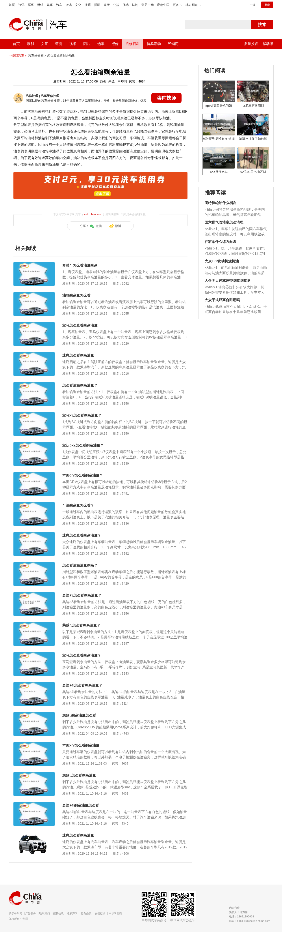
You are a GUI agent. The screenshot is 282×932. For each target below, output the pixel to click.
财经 (40, 5)
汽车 (59, 5)
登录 (267, 4)
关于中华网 (15, 913)
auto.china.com (93, 214)
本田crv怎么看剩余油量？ (82, 475)
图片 (86, 44)
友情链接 (100, 913)
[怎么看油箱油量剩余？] (34, 564)
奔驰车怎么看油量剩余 (80, 265)
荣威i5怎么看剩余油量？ (81, 625)
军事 (31, 5)
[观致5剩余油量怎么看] (34, 714)
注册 (253, 4)
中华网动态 (115, 913)
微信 (99, 226)
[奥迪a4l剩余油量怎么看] (34, 804)
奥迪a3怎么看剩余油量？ (82, 595)
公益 (116, 5)
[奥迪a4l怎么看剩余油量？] (34, 684)
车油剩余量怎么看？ (78, 505)
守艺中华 (147, 5)
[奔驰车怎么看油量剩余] (34, 264)
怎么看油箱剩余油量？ (80, 385)
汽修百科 (133, 44)
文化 (78, 5)
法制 (135, 5)
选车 (100, 44)
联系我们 (44, 913)
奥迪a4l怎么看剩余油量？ (82, 685)
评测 (58, 44)
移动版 (268, 44)
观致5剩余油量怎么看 (79, 715)
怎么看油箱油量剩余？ (80, 565)
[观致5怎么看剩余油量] (34, 774)
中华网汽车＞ (18, 55)
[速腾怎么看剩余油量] (34, 354)
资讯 (21, 5)
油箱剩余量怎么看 (76, 295)
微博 (118, 226)
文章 (44, 44)
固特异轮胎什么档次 (220, 203)
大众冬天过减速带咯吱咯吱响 (227, 280)
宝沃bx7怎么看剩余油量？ (83, 445)
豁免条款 (86, 913)
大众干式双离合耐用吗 (222, 300)
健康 (107, 5)
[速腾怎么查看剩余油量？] (34, 534)
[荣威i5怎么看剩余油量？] (34, 624)
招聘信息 (58, 913)
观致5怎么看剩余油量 (79, 775)
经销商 (173, 44)
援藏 (88, 5)
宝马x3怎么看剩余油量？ (82, 415)
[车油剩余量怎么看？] (34, 504)
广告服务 (30, 913)
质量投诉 (251, 44)
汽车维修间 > (37, 55)
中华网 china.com (27, 24)
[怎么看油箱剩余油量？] (34, 384)
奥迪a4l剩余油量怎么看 (80, 805)
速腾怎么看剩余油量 (78, 355)
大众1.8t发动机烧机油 (222, 261)
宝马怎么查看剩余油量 (80, 325)
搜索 (262, 24)
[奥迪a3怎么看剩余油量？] (34, 594)
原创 (30, 44)
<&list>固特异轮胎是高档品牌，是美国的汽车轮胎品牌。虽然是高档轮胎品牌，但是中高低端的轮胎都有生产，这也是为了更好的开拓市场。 (235, 213)
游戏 (69, 5)
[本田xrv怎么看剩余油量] (34, 744)
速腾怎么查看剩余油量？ (81, 535)
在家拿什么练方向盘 (220, 242)
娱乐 (50, 5)
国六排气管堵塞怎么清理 (224, 222)
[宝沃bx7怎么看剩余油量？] (34, 444)
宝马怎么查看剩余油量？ (81, 655)
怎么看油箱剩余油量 (61, 55)
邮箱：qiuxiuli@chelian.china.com (249, 921)
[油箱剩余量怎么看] (34, 294)
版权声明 (72, 913)
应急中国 (163, 5)
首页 (12, 5)
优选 (125, 5)
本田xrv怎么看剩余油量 (80, 745)
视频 (72, 44)
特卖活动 (154, 44)
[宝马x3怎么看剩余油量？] (34, 414)
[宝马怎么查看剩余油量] (34, 324)
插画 (97, 5)
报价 (115, 44)
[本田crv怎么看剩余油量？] (34, 474)
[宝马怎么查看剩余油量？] (34, 654)
